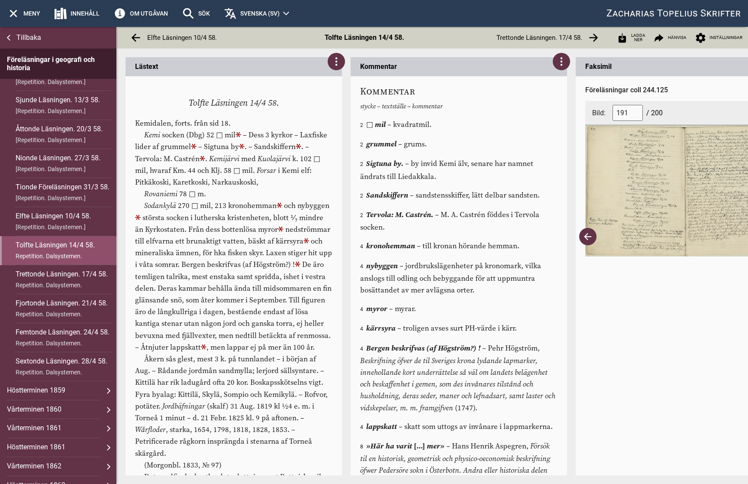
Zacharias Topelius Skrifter (673, 13)
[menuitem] (23, 13)
